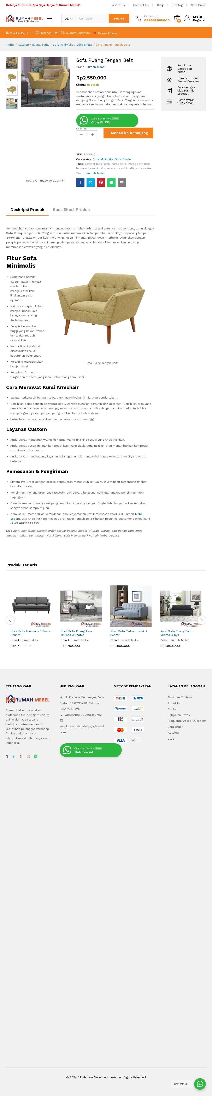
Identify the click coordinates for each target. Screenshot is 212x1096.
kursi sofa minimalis (120, 168)
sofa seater (144, 168)
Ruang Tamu (40, 44)
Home (10, 44)
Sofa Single (84, 44)
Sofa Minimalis (63, 44)
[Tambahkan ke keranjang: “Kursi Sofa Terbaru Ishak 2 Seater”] (126, 624)
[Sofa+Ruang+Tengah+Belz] (91, 182)
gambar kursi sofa (97, 163)
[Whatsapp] (36, 756)
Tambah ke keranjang (128, 133)
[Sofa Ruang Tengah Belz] (80, 182)
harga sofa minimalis (90, 168)
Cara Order (198, 5)
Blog (160, 5)
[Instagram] (28, 756)
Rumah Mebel (95, 66)
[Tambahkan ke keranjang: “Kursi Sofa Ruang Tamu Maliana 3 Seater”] (76, 624)
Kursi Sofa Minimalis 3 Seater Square (31, 632)
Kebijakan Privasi (179, 715)
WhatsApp (151, 16)
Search (119, 18)
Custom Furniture (78, 32)
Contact (173, 709)
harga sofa (119, 163)
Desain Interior (108, 33)
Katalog (177, 5)
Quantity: (81, 128)
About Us (118, 5)
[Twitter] (7, 756)
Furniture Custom (180, 697)
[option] (31, 619)
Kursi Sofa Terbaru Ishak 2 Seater (128, 632)
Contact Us (141, 5)
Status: (81, 84)
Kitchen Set (49, 32)
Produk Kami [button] (19, 33)
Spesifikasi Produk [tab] (71, 209)
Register (199, 20)
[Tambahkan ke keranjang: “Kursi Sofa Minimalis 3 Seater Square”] (26, 624)
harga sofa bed (139, 163)
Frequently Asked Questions (187, 720)
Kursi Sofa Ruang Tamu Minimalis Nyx (176, 632)
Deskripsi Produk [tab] (27, 209)
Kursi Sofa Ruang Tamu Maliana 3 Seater (76, 632)
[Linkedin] (14, 756)
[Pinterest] (21, 756)
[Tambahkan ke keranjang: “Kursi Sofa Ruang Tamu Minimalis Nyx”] (176, 624)
